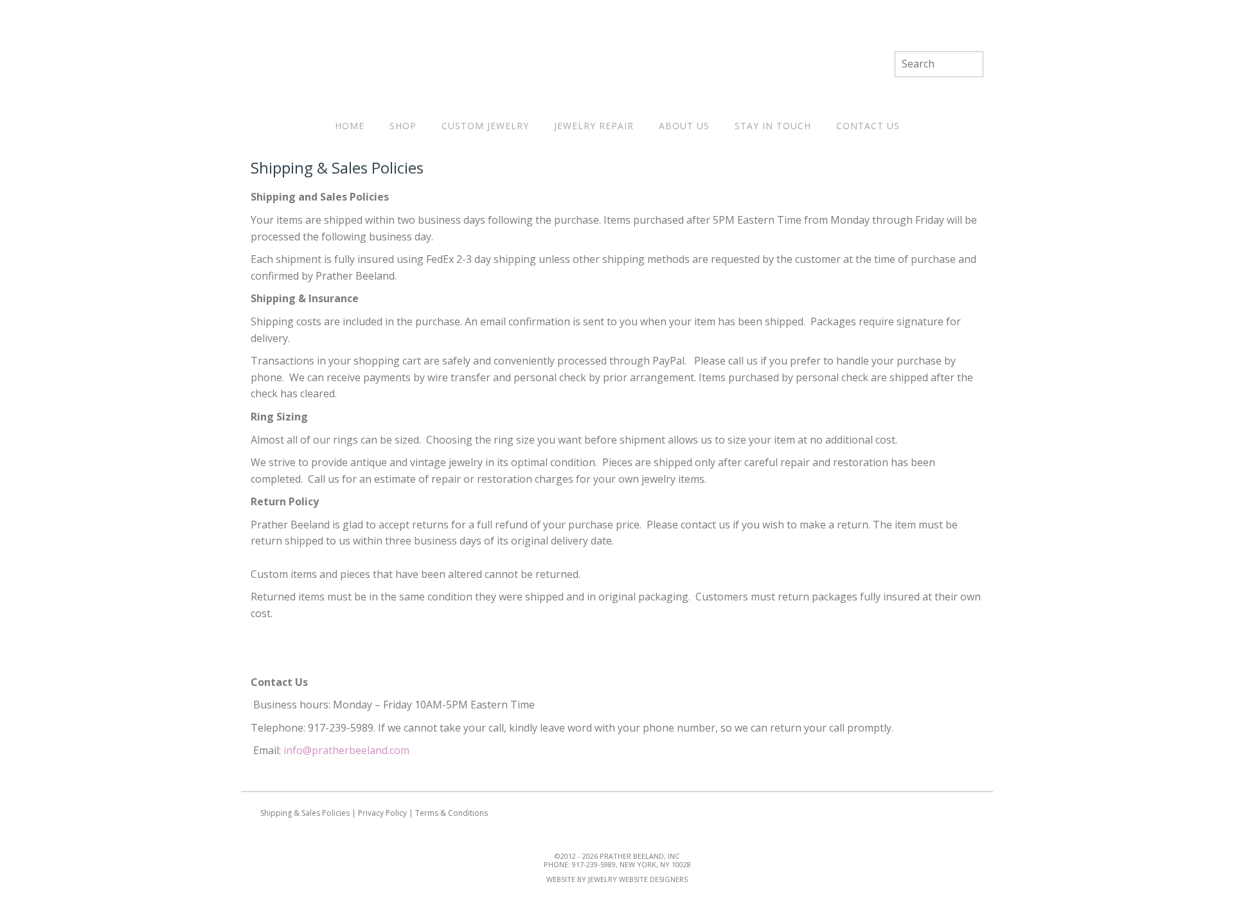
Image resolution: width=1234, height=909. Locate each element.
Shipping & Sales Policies (305, 812)
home (349, 126)
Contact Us (868, 126)
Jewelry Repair (594, 126)
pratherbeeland (617, 64)
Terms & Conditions (451, 812)
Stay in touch (773, 126)
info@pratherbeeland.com (346, 750)
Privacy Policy (382, 812)
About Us (684, 126)
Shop (402, 126)
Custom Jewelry (485, 126)
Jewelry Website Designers (638, 879)
